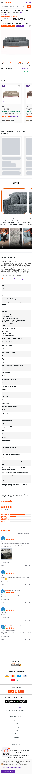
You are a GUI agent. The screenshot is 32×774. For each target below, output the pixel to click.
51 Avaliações (13, 16)
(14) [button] (8, 516)
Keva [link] (6, 14)
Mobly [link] (21, 12)
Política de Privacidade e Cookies (12, 767)
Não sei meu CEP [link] (26, 68)
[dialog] (16, 766)
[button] (3, 101)
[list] (16, 554)
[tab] (6, 279)
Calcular (25, 71)
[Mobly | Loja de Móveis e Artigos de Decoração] (9, 2)
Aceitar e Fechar (8, 771)
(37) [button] (8, 514)
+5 (16, 120)
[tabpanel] (16, 386)
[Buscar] (29, 6)
